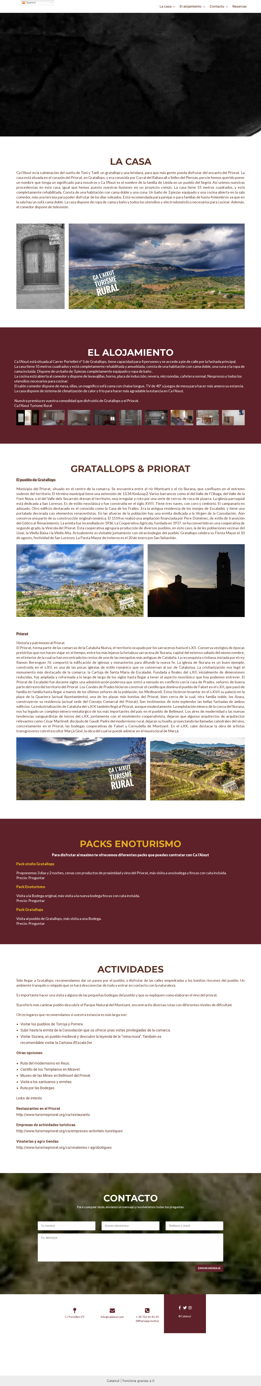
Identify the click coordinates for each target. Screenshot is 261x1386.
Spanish (30, 2)
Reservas (239, 6)
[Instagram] (189, 1307)
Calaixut (113, 1381)
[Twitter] (184, 1307)
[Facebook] (179, 1307)
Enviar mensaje (209, 1268)
